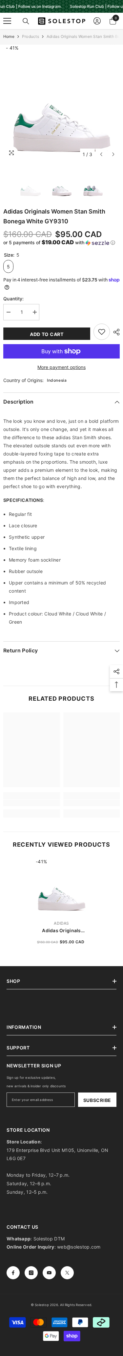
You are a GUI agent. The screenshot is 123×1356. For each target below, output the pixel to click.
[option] (61, 103)
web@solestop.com (78, 1247)
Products (30, 36)
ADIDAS (61, 923)
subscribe (97, 1100)
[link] (31, 803)
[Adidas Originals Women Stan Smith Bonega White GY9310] (61, 886)
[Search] (26, 21)
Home (8, 36)
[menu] (7, 21)
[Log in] (97, 20)
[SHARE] (115, 332)
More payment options (61, 367)
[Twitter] (67, 1272)
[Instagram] (31, 1272)
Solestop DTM (48, 1238)
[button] (101, 154)
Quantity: (13, 298)
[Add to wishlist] (101, 332)
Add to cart (47, 334)
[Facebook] (13, 1272)
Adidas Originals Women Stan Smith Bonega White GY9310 (61, 931)
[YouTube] (49, 1272)
